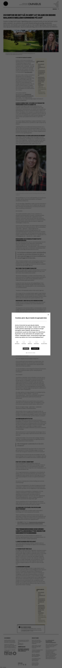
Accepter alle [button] (35, 348)
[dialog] (31, 334)
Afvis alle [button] (26, 348)
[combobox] (48, 314)
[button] (31, 352)
